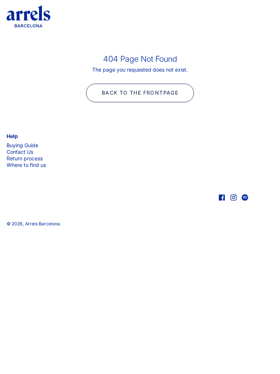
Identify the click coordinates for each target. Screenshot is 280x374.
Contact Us (20, 152)
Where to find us (26, 165)
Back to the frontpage (140, 92)
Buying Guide (22, 145)
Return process (25, 158)
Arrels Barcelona (42, 223)
